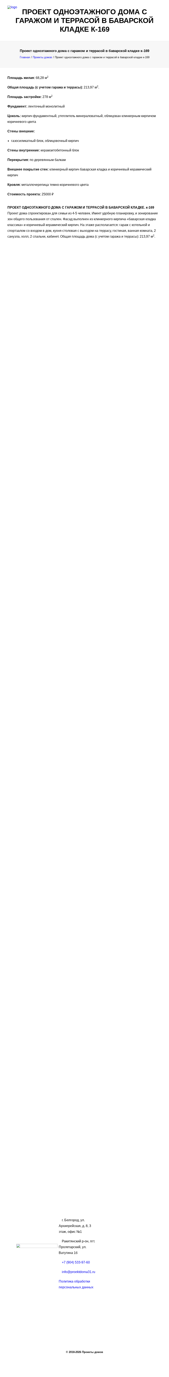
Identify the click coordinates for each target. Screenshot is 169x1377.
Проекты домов (42, 57)
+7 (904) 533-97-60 (76, 1262)
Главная (25, 57)
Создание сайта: (29, 1308)
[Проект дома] (84, 12)
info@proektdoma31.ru (78, 1272)
